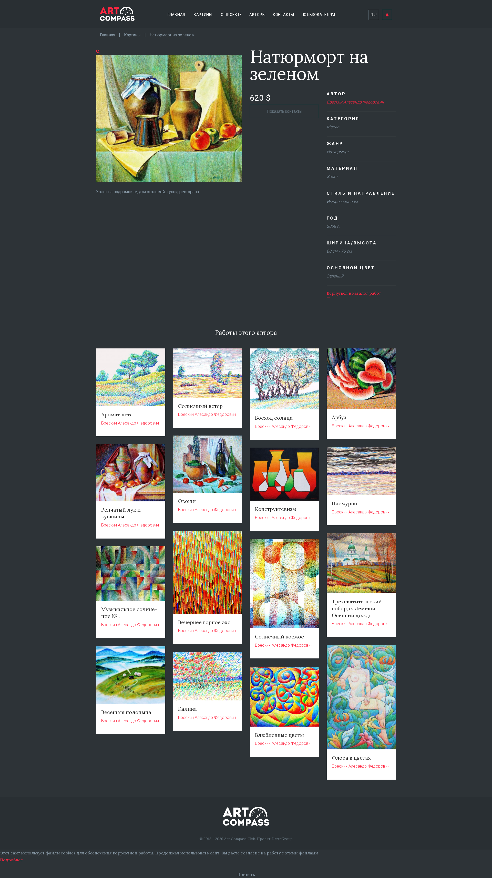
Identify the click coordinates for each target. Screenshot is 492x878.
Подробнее (11, 859)
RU (374, 15)
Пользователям (318, 15)
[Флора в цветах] (361, 696)
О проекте (231, 15)
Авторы (257, 15)
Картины (203, 15)
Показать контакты (284, 111)
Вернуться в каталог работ (354, 293)
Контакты (283, 15)
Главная (176, 15)
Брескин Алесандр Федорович (355, 102)
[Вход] (387, 15)
